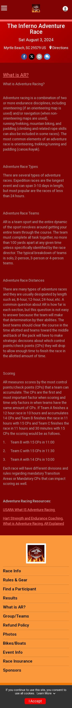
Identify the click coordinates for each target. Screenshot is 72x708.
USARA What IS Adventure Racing (29, 510)
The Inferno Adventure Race (36, 29)
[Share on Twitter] (32, 57)
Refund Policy (16, 625)
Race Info (12, 570)
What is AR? (16, 75)
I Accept (35, 701)
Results (10, 598)
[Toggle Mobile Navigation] (4, 8)
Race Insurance (17, 661)
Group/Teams (16, 616)
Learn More (44, 693)
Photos (10, 634)
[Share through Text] (47, 57)
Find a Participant (19, 589)
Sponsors (12, 670)
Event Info (13, 652)
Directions (60, 48)
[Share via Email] (39, 57)
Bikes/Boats (14, 643)
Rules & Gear (15, 580)
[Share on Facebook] (24, 57)
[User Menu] (65, 8)
